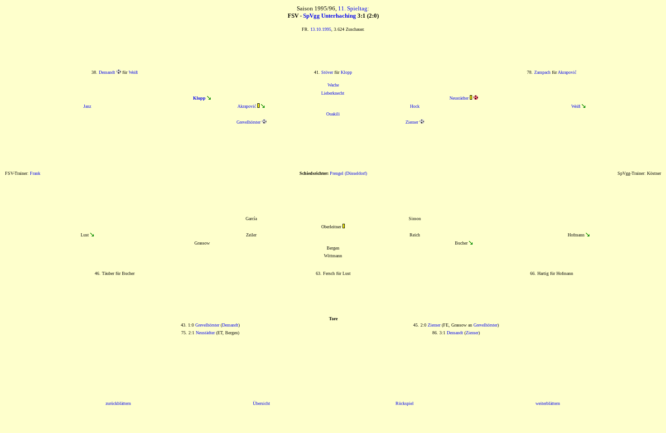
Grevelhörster (248, 122)
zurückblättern (118, 403)
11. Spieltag (352, 8)
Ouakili (333, 113)
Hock (415, 106)
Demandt (107, 72)
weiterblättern (548, 403)
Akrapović (567, 72)
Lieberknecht (332, 93)
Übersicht (261, 403)
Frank (35, 173)
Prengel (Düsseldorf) (348, 173)
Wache (333, 84)
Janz (87, 106)
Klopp (346, 72)
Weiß (133, 72)
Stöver (327, 72)
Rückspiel (405, 403)
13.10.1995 (320, 29)
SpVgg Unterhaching (329, 15)
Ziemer (411, 122)
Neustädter (458, 98)
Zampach (542, 72)
